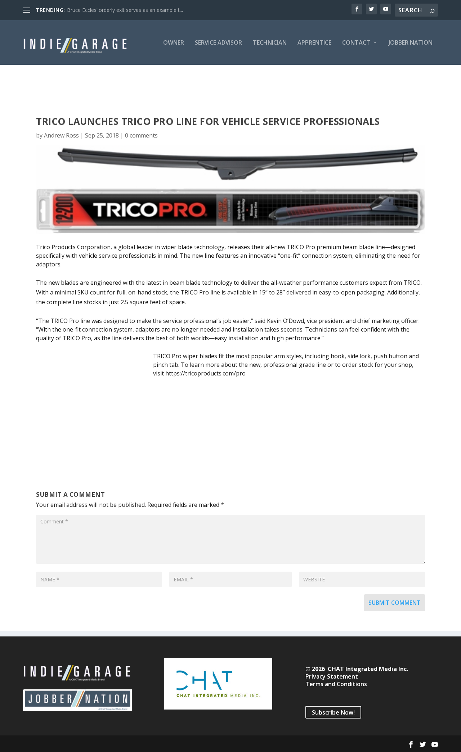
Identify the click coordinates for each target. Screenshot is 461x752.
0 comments (141, 135)
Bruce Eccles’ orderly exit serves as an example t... (125, 9)
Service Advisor (218, 43)
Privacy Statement (331, 676)
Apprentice (314, 43)
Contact (356, 43)
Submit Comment (394, 603)
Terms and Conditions (336, 684)
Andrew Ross (61, 135)
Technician (270, 43)
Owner (173, 43)
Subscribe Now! (333, 712)
